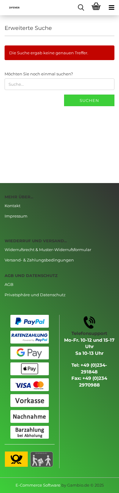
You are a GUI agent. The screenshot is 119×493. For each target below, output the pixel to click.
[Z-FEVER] (12, 7)
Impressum (16, 216)
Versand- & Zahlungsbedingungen (39, 259)
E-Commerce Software (38, 485)
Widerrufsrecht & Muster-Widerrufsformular (48, 249)
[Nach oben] (102, 483)
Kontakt (12, 205)
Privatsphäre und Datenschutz (35, 294)
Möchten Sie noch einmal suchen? (39, 73)
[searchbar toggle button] (80, 7)
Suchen (89, 100)
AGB (9, 284)
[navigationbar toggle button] (111, 7)
